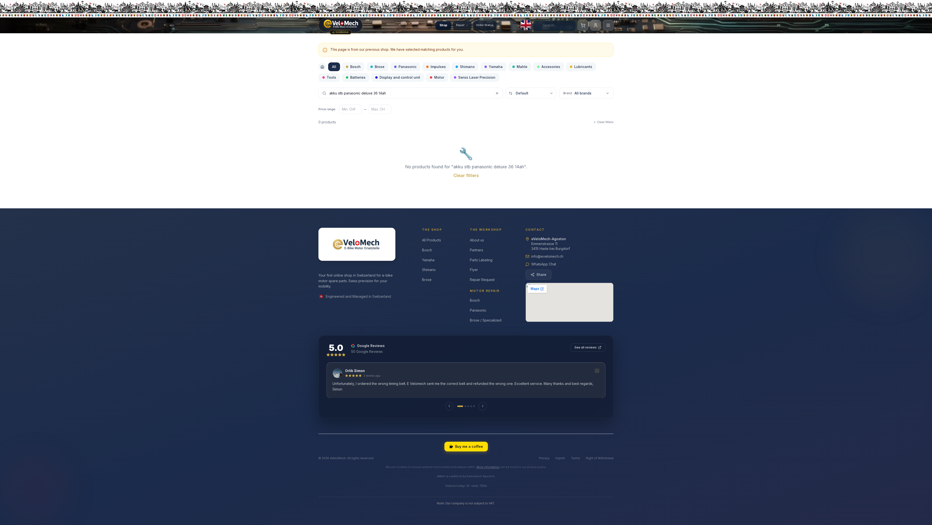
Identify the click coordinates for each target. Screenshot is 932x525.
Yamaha (496, 67)
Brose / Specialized (485, 320)
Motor (439, 77)
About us (477, 240)
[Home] (322, 67)
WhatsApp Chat (543, 264)
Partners (476, 250)
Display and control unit (400, 77)
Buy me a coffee (469, 446)
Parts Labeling (481, 260)
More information (487, 467)
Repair (460, 25)
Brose (379, 67)
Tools (331, 77)
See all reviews (585, 347)
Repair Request (482, 280)
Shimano (467, 67)
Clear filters (605, 122)
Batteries (358, 77)
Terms (575, 458)
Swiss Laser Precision (476, 77)
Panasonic (407, 67)
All (334, 67)
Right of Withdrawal (600, 458)
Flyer (474, 270)
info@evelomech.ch (547, 256)
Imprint (560, 458)
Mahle (522, 67)
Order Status (484, 25)
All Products (431, 240)
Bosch (355, 67)
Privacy (544, 458)
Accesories (550, 67)
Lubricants (583, 67)
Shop (443, 25)
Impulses (438, 67)
